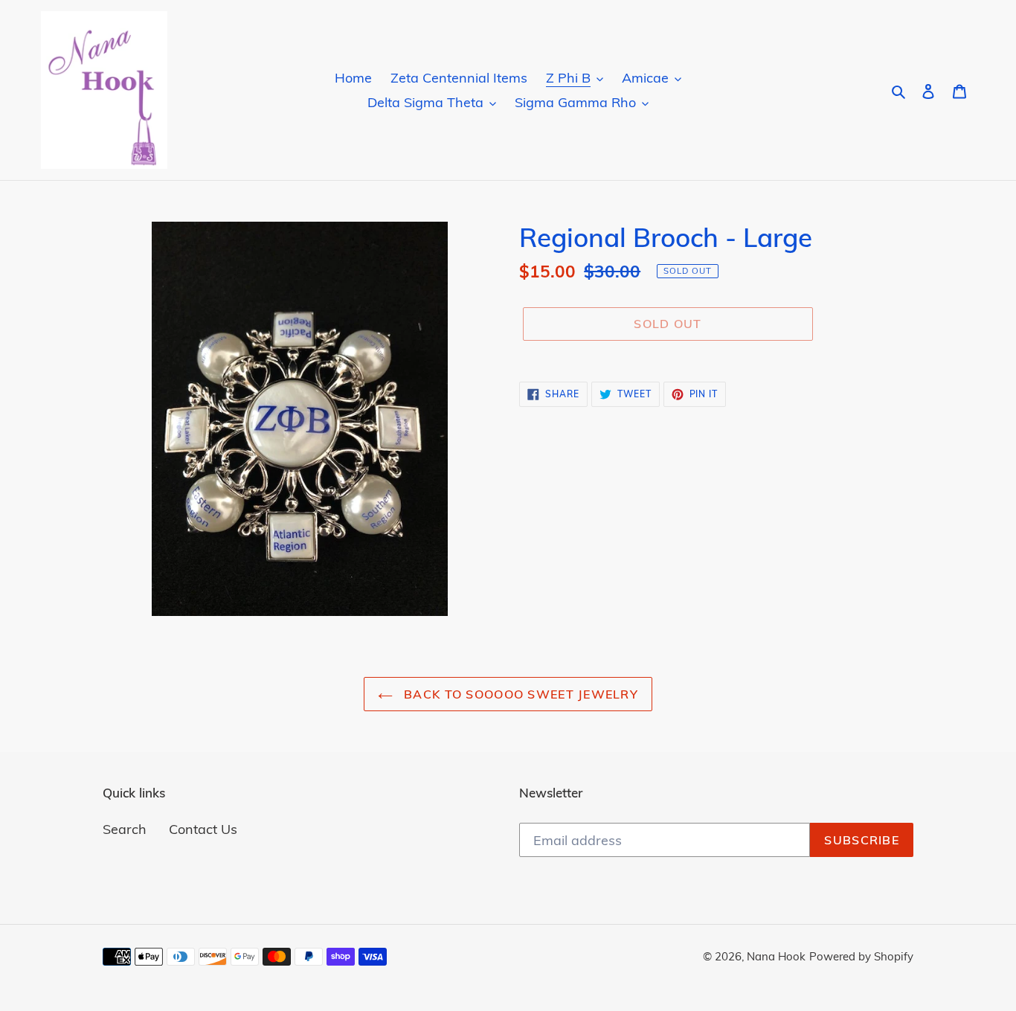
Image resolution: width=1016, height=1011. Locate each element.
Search (125, 829)
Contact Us (203, 829)
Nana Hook (776, 956)
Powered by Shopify (861, 956)
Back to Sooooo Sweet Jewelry (519, 694)
